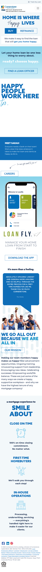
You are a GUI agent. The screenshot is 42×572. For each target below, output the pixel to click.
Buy (10, 30)
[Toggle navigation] (38, 8)
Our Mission (13, 350)
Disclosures (23, 550)
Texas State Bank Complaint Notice (19, 556)
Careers (9, 173)
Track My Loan (35, 2)
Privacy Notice (35, 552)
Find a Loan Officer (21, 71)
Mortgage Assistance (8, 554)
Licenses (16, 550)
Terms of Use (26, 552)
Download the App (21, 257)
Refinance (27, 30)
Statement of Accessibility (24, 554)
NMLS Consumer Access (13, 552)
